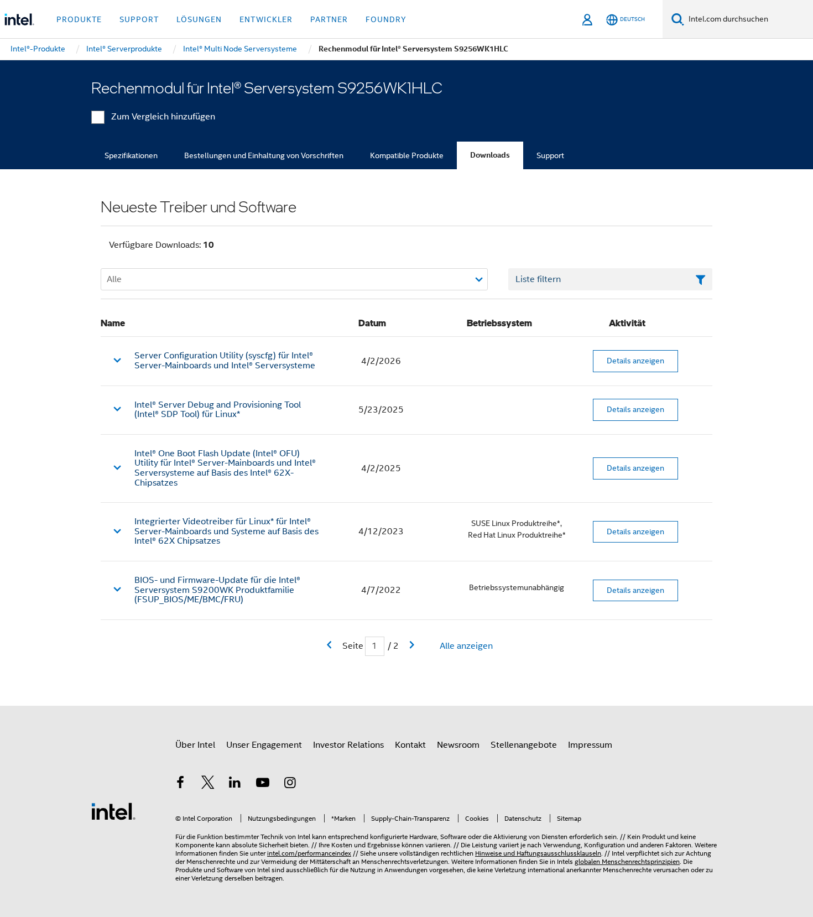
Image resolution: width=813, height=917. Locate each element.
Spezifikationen (131, 155)
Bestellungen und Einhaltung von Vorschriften (263, 155)
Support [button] (139, 19)
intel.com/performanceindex (309, 853)
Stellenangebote (524, 745)
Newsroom (458, 745)
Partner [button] (329, 19)
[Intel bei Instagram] (289, 784)
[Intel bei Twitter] (208, 784)
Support (550, 155)
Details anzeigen (635, 361)
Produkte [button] (79, 19)
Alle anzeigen (466, 646)
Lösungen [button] (199, 19)
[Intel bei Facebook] (180, 784)
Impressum (590, 745)
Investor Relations (348, 745)
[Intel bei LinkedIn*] (235, 784)
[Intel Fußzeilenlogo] (113, 810)
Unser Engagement (264, 745)
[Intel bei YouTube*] (262, 784)
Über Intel (195, 745)
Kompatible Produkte (407, 155)
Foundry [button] (386, 19)
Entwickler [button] (266, 19)
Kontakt (410, 745)
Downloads (490, 155)
